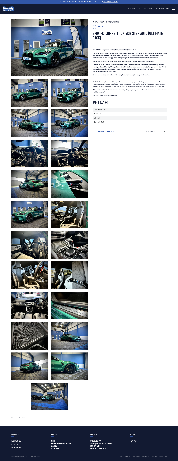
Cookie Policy (145, 457)
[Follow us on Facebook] (131, 441)
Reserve (101, 27)
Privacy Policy (136, 457)
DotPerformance (162, 457)
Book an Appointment (110, 2)
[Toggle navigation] (173, 9)
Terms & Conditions (125, 457)
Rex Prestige (16, 441)
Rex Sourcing (16, 448)
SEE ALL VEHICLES (19, 417)
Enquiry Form (148, 9)
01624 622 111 (136, 9)
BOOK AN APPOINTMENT (106, 132)
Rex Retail (15, 445)
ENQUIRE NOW (149, 131)
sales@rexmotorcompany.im (101, 444)
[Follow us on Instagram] (135, 441)
